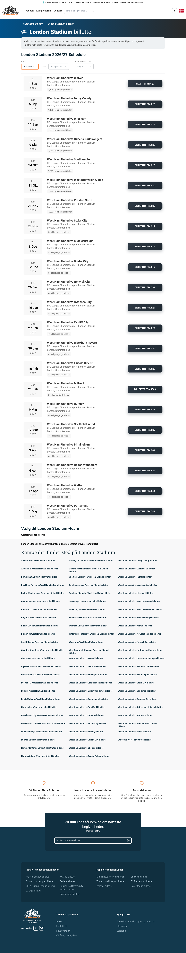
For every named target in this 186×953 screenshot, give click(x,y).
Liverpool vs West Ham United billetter (39, 707)
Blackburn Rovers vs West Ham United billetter (42, 585)
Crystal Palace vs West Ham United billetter (41, 666)
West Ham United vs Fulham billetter (135, 577)
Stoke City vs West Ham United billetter (87, 609)
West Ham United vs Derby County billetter (137, 560)
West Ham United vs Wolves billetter (134, 731)
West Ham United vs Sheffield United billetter (139, 666)
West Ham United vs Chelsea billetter (86, 748)
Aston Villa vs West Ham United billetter (39, 569)
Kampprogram (43, 10)
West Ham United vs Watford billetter (135, 715)
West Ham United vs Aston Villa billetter (87, 666)
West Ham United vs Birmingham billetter (88, 674)
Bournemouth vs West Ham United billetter (41, 601)
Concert (58, 10)
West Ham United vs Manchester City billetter (139, 601)
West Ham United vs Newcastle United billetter (139, 634)
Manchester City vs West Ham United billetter (42, 715)
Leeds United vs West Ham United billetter (40, 699)
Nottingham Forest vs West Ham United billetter (91, 560)
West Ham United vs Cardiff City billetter (87, 740)
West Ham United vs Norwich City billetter (137, 642)
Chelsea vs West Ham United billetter (38, 658)
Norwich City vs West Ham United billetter (40, 756)
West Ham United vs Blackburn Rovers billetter (90, 683)
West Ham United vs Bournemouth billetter (88, 699)
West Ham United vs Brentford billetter (87, 707)
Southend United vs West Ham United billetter (90, 593)
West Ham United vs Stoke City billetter (136, 683)
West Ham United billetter (33, 535)
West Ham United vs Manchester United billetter (140, 609)
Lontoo (55, 544)
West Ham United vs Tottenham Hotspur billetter (140, 707)
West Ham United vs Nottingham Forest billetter (140, 650)
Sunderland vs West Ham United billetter (88, 617)
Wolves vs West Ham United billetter (134, 740)
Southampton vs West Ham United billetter (88, 585)
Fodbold (30, 10)
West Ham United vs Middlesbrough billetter (138, 617)
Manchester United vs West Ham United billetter (43, 723)
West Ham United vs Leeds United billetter (137, 585)
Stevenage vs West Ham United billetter (87, 601)
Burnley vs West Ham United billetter (38, 634)
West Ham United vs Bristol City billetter (87, 723)
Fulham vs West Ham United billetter (38, 691)
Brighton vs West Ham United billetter (38, 617)
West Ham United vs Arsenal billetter (86, 658)
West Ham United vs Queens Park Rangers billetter (141, 658)
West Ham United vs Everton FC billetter (136, 569)
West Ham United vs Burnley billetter (86, 731)
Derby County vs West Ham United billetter (40, 674)
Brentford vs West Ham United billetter (39, 609)
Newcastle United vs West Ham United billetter (42, 748)
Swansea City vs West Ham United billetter (88, 626)
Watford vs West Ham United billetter (86, 642)
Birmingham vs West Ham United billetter (40, 577)
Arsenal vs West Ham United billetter (38, 560)
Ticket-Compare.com (32, 23)
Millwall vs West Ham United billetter (38, 740)
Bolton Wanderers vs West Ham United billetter (43, 593)
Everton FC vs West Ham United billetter (39, 683)
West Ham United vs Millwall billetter (135, 626)
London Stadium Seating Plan (81, 45)
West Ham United (89, 544)
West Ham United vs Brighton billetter (86, 715)
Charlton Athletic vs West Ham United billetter (42, 650)
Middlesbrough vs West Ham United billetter (41, 731)
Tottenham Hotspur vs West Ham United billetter (91, 634)
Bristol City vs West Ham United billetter (39, 626)
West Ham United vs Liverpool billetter (135, 593)
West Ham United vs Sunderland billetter (136, 691)
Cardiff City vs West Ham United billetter (39, 642)
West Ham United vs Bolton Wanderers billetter (90, 691)
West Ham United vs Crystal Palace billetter (89, 756)
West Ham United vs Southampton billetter (137, 674)
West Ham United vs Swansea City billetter (137, 699)
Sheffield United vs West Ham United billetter (90, 577)
